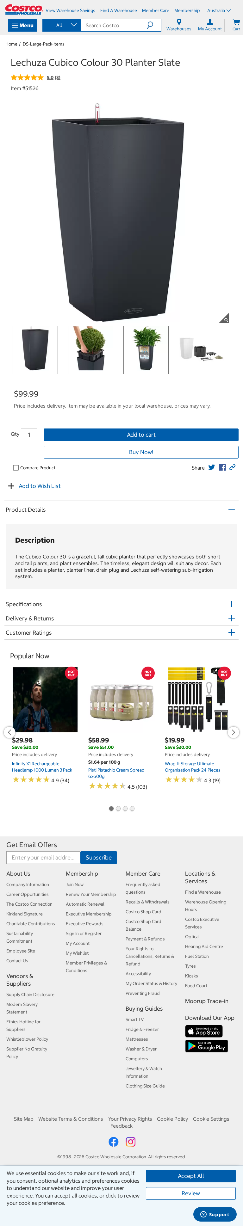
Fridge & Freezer (142, 1029)
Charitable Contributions (30, 924)
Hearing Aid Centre (204, 946)
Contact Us (17, 961)
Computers (137, 1059)
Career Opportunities (27, 894)
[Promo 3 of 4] (125, 809)
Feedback (121, 1126)
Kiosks (191, 976)
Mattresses (137, 1039)
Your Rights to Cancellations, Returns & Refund (150, 956)
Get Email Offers (31, 845)
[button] (154, 25)
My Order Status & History (151, 983)
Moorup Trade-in (206, 1001)
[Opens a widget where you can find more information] (215, 1215)
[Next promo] (233, 732)
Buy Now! (141, 452)
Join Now (75, 884)
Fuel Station (197, 956)
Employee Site (20, 951)
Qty (15, 434)
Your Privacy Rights (130, 1119)
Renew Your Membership (91, 894)
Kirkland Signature (24, 914)
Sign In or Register (84, 933)
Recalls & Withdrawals (148, 902)
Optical (192, 937)
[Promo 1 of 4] (111, 809)
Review (191, 1193)
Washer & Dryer (141, 1049)
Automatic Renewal (85, 904)
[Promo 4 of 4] (131, 809)
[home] (24, 9)
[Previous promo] (9, 732)
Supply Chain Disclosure (30, 994)
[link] (211, 467)
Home (11, 44)
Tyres (190, 966)
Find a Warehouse (203, 892)
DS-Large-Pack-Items (44, 44)
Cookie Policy (172, 1119)
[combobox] (61, 25)
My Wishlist (77, 953)
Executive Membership (89, 914)
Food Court (196, 986)
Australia (216, 10)
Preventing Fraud (143, 993)
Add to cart (141, 434)
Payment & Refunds (145, 939)
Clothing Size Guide (145, 1086)
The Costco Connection (29, 904)
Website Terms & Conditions (70, 1119)
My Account (78, 943)
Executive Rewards (84, 924)
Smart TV (135, 1019)
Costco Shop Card (143, 912)
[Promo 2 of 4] (118, 809)
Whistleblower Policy (27, 1039)
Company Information (27, 884)
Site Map (24, 1119)
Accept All (191, 1176)
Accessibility (138, 973)
